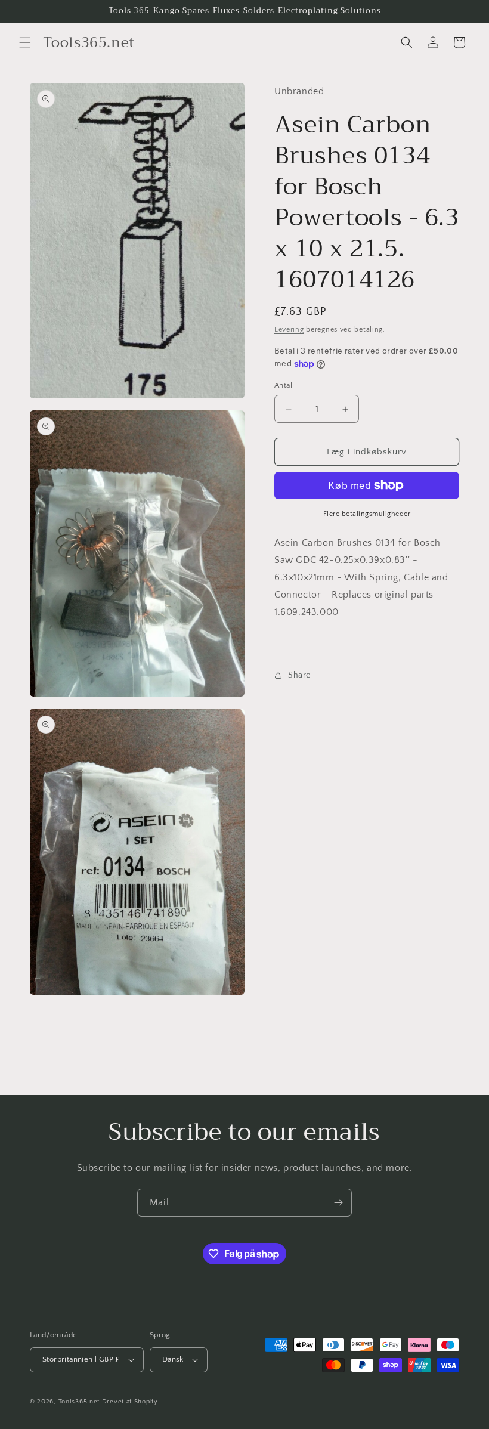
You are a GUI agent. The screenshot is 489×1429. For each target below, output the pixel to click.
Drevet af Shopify (130, 1401)
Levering (289, 329)
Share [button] (299, 675)
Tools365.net (79, 1401)
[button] (25, 42)
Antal (283, 385)
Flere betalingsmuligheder (367, 514)
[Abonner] (338, 1203)
